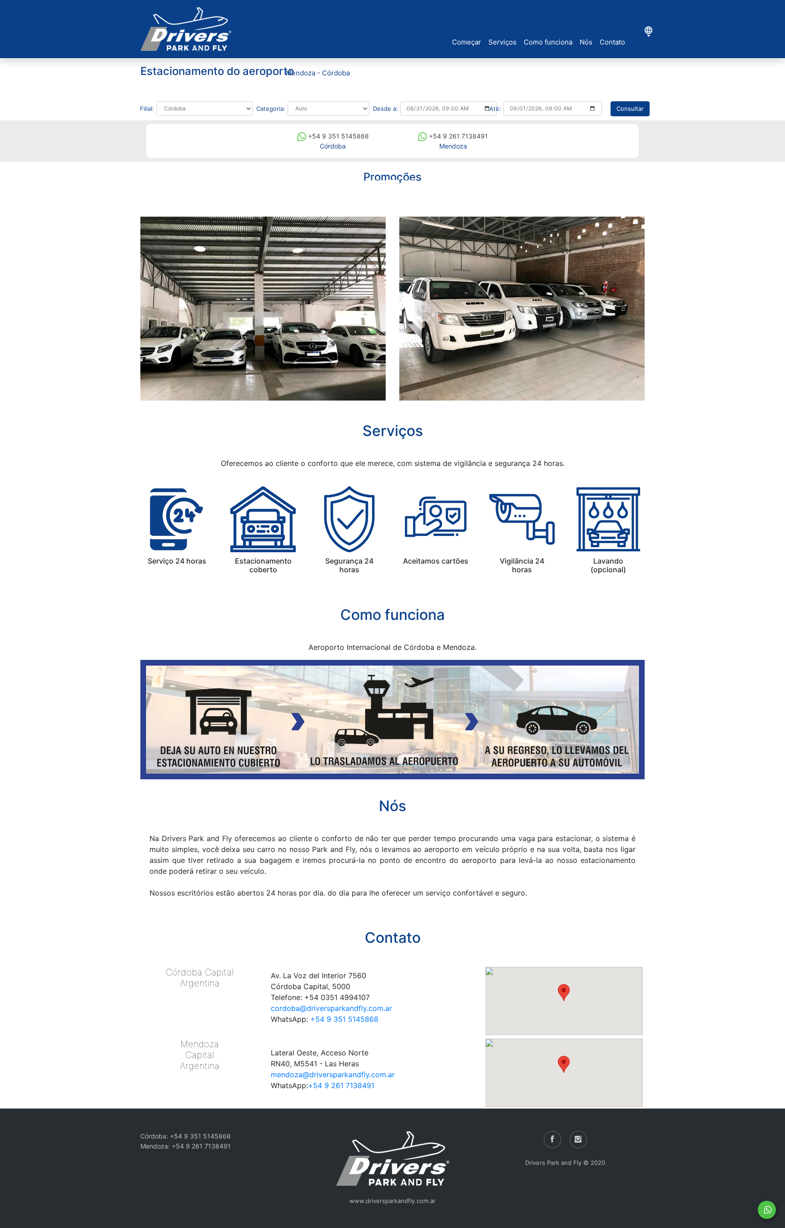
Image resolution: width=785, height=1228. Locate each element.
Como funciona (548, 42)
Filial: (147, 108)
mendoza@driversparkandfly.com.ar (333, 1074)
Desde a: (385, 108)
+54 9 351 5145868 (337, 136)
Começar (466, 42)
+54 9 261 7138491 (457, 136)
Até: (495, 108)
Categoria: (270, 108)
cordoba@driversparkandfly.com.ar (331, 1008)
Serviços (502, 42)
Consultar (630, 108)
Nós (586, 42)
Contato (612, 42)
